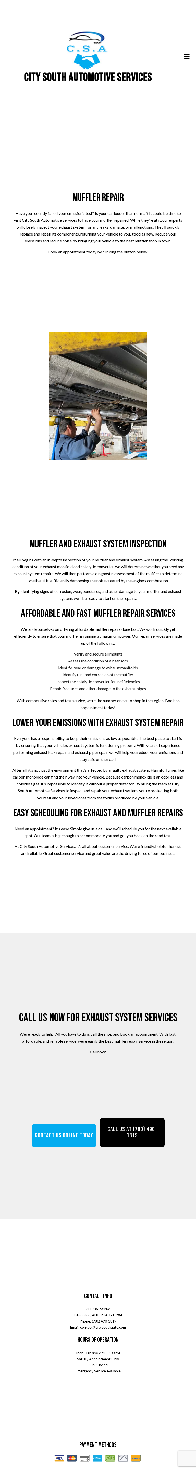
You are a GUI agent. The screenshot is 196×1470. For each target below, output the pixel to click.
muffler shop (146, 241)
